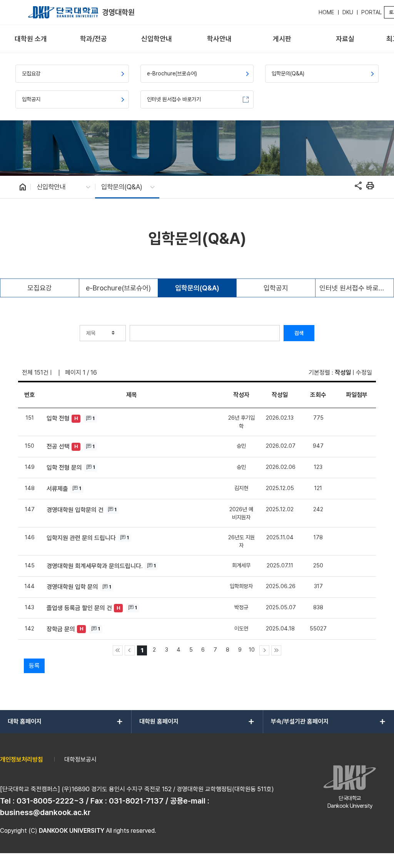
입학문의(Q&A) (197, 288)
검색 (299, 333)
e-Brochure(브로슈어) (118, 288)
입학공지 (276, 288)
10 (252, 649)
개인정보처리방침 (21, 759)
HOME (326, 12)
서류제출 (57, 488)
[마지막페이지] (276, 650)
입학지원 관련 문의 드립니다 (81, 538)
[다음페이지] (264, 650)
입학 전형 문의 (64, 467)
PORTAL (371, 12)
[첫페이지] (118, 650)
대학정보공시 (80, 759)
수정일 (364, 372)
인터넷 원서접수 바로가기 (355, 288)
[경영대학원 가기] (63, 12)
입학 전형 (58, 418)
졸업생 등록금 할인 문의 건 (79, 608)
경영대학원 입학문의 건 (75, 510)
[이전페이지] (130, 650)
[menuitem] (30, 39)
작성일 (343, 372)
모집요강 (39, 288)
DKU (347, 12)
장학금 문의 (61, 629)
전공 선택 (58, 446)
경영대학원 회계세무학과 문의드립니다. (95, 566)
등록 (34, 665)
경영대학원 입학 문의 (72, 586)
